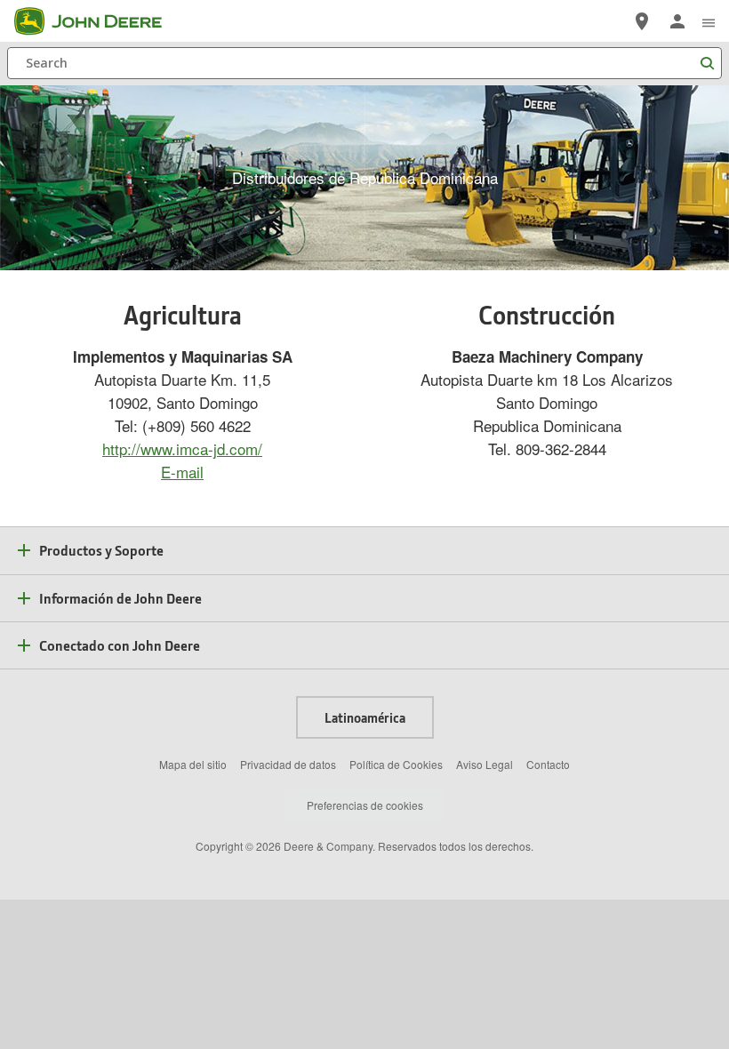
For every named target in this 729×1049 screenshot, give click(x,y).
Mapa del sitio (193, 764)
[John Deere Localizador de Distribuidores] (642, 21)
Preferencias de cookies (365, 805)
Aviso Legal (484, 764)
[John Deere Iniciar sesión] (677, 21)
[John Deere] (98, 21)
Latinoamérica (364, 717)
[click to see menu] (708, 21)
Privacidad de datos (288, 764)
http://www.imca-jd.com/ (182, 448)
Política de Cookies (396, 764)
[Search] (707, 63)
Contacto (548, 764)
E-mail (182, 471)
